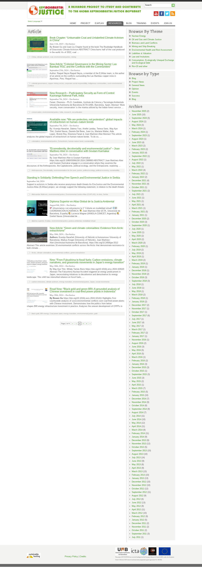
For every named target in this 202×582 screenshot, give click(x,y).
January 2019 (138, 267)
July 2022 (136, 163)
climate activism (43, 57)
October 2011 (138, 530)
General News (138, 85)
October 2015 (138, 371)
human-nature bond (75, 141)
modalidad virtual (89, 221)
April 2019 (136, 256)
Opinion (135, 89)
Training (141, 23)
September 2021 (139, 191)
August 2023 (137, 139)
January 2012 (138, 520)
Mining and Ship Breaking (143, 46)
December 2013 (139, 440)
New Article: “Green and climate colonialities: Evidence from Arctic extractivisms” (86, 229)
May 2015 (136, 381)
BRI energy (44, 313)
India (61, 112)
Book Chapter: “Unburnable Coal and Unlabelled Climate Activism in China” (87, 39)
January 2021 (138, 215)
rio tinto (99, 194)
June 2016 (136, 346)
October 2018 (138, 277)
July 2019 (136, 250)
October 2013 (138, 447)
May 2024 (136, 125)
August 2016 (137, 343)
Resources (115, 23)
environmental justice (62, 57)
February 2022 (138, 173)
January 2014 (138, 437)
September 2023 (139, 135)
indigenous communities (97, 83)
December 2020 (139, 218)
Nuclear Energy (139, 36)
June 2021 (136, 198)
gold (95, 313)
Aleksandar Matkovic (40, 194)
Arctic (34, 253)
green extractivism (78, 253)
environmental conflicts (61, 253)
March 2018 (137, 294)
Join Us (168, 23)
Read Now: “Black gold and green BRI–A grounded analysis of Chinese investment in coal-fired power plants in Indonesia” (84, 290)
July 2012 (136, 499)
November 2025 (139, 111)
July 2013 (136, 457)
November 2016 (139, 340)
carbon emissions (38, 282)
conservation (37, 112)
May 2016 (136, 350)
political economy (102, 170)
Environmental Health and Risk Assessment (152, 50)
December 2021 (139, 180)
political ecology (89, 170)
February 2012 (138, 516)
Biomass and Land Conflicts (144, 43)
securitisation (77, 112)
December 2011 (139, 523)
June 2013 (136, 461)
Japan (92, 282)
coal (51, 57)
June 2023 (136, 142)
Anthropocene (37, 170)
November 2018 (139, 274)
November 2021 (139, 184)
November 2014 (139, 402)
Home (73, 23)
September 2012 (139, 492)
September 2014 (139, 409)
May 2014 (136, 423)
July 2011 (136, 537)
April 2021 (136, 204)
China (34, 57)
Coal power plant (56, 313)
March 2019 (137, 260)
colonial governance (39, 83)
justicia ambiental (75, 221)
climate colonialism (44, 253)
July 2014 (136, 416)
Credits (83, 556)
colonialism (36, 141)
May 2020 (136, 236)
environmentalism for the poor (65, 170)
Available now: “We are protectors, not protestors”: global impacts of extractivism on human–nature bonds (86, 120)
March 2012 (137, 513)
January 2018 (138, 301)
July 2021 (136, 194)
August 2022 (137, 159)
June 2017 (136, 322)
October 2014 (138, 405)
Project (85, 23)
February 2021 (138, 211)
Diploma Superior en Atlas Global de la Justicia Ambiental (82, 201)
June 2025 (136, 114)
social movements (103, 282)
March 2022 (137, 170)
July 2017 (136, 319)
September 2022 (139, 156)
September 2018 (139, 281)
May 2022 (136, 166)
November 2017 (139, 308)
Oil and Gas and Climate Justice (146, 39)
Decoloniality (48, 170)
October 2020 (138, 222)
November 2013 (139, 443)
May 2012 (136, 506)
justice (79, 170)
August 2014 (137, 412)
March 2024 (137, 128)
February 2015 (138, 392)
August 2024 (137, 121)
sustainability (89, 141)
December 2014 (139, 398)
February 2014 (138, 433)
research (67, 112)
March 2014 (137, 430)
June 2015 (136, 378)
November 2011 (139, 527)
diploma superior (38, 221)
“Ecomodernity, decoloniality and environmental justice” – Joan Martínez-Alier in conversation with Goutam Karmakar (85, 149)
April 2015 (136, 385)
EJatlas (48, 221)
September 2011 (139, 534)
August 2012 (137, 495)
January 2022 (138, 177)
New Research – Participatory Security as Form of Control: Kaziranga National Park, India (82, 94)
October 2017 (138, 312)
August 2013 (137, 454)
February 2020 (138, 246)
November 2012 (139, 485)
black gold (35, 313)
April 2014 (136, 426)
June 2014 (136, 419)
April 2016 (136, 353)
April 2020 (136, 239)
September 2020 (139, 225)
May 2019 (136, 253)
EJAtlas (99, 23)
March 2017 (137, 329)
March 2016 (137, 357)
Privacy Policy (71, 556)
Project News (138, 82)
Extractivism (62, 141)
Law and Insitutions (140, 56)
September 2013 (139, 450)
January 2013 (138, 478)
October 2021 (138, 187)
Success (136, 96)
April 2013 (136, 468)
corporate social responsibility (76, 83)
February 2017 (138, 333)
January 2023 (138, 152)
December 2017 (139, 305)
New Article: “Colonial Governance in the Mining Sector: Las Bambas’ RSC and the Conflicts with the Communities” (83, 65)
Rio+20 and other (139, 66)
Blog (129, 23)
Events (155, 23)
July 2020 (136, 229)
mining (73, 57)
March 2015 (137, 388)
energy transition (65, 282)
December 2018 (139, 270)
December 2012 (139, 481)
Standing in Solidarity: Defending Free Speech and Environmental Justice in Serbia (73, 177)
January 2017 (138, 336)
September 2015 (139, 374)
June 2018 (136, 288)
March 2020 (137, 243)
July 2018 (136, 284)
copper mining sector (56, 83)
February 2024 (138, 132)
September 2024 (139, 118)
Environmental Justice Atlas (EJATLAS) (81, 194)
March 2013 (137, 471)
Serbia (105, 194)
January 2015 (138, 395)
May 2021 (136, 201)
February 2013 (138, 475)
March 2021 (137, 208)
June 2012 (136, 502)
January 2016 (138, 364)
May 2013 (136, 464)
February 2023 (138, 149)
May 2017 (136, 326)
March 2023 (137, 146)
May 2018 (136, 291)
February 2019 (138, 263)
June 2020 (136, 232)
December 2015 (139, 367)
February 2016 (138, 360)
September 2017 (139, 315)
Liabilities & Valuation (141, 53)
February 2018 (138, 298)
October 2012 (138, 488)
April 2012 (136, 509)
